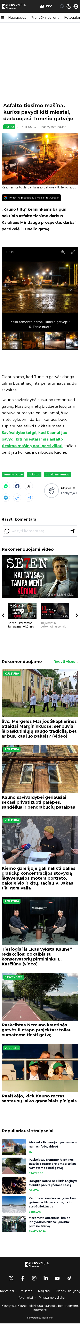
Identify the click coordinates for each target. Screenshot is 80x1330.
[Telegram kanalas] (68, 1278)
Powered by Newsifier (40, 1317)
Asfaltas (34, 474)
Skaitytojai (38, 1231)
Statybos (13, 977)
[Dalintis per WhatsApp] (6, 486)
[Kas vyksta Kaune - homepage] (17, 6)
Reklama (25, 1291)
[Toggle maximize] (73, 252)
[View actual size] (63, 252)
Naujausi (44, 1291)
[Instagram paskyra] (34, 1278)
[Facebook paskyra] (22, 1278)
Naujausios (17, 18)
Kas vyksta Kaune (53, 127)
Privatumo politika (52, 1297)
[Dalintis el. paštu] (29, 497)
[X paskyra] (11, 1278)
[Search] (61, 6)
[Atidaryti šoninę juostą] (2, 17)
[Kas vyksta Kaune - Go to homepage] (40, 1264)
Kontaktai (7, 1291)
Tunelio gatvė (13, 474)
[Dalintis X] (29, 486)
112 (30, 1151)
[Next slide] (70, 289)
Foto (9, 127)
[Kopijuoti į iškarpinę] (17, 497)
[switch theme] (69, 6)
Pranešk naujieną (45, 18)
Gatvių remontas (57, 474)
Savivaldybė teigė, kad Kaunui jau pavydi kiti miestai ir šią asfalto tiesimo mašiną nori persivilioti (34, 439)
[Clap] (51, 490)
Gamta (34, 1190)
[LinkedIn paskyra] (45, 1278)
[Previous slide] (10, 289)
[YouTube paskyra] (57, 1278)
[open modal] (75, 6)
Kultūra (12, 673)
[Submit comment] (73, 531)
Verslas (12, 1048)
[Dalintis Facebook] (17, 486)
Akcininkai (26, 1297)
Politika (12, 749)
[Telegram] (6, 497)
